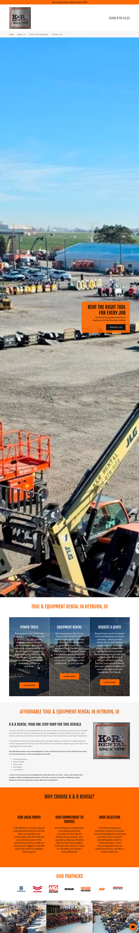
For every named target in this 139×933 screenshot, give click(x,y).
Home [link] (11, 34)
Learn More (29, 685)
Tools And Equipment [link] (38, 34)
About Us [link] (21, 34)
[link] (20, 18)
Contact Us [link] (57, 34)
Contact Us (116, 327)
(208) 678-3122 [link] (119, 18)
